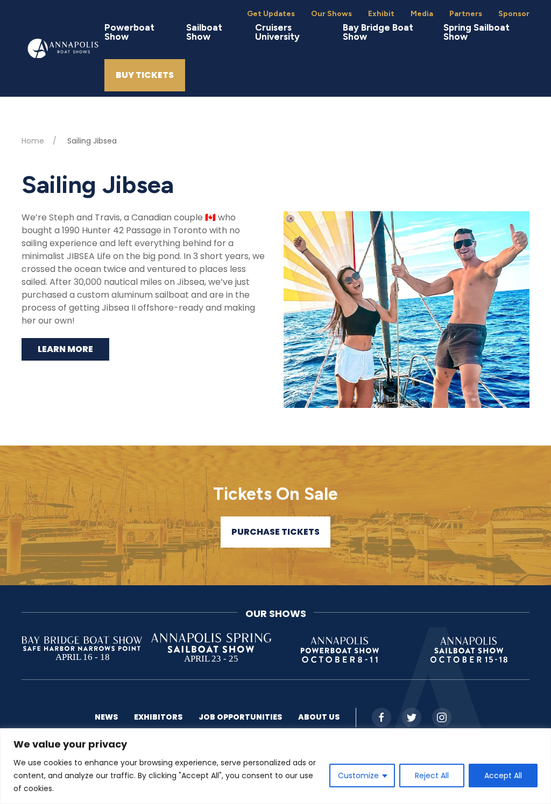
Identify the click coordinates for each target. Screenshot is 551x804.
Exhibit (381, 13)
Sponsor (513, 13)
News (106, 717)
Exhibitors (158, 717)
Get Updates (271, 13)
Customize (358, 775)
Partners (465, 13)
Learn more (65, 349)
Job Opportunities (240, 717)
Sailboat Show (204, 32)
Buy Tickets (145, 75)
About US (319, 717)
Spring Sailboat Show (476, 32)
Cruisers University (277, 32)
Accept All (503, 775)
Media (422, 13)
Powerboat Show (129, 32)
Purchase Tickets (275, 532)
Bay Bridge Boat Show (378, 32)
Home (33, 140)
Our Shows (331, 13)
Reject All (432, 775)
